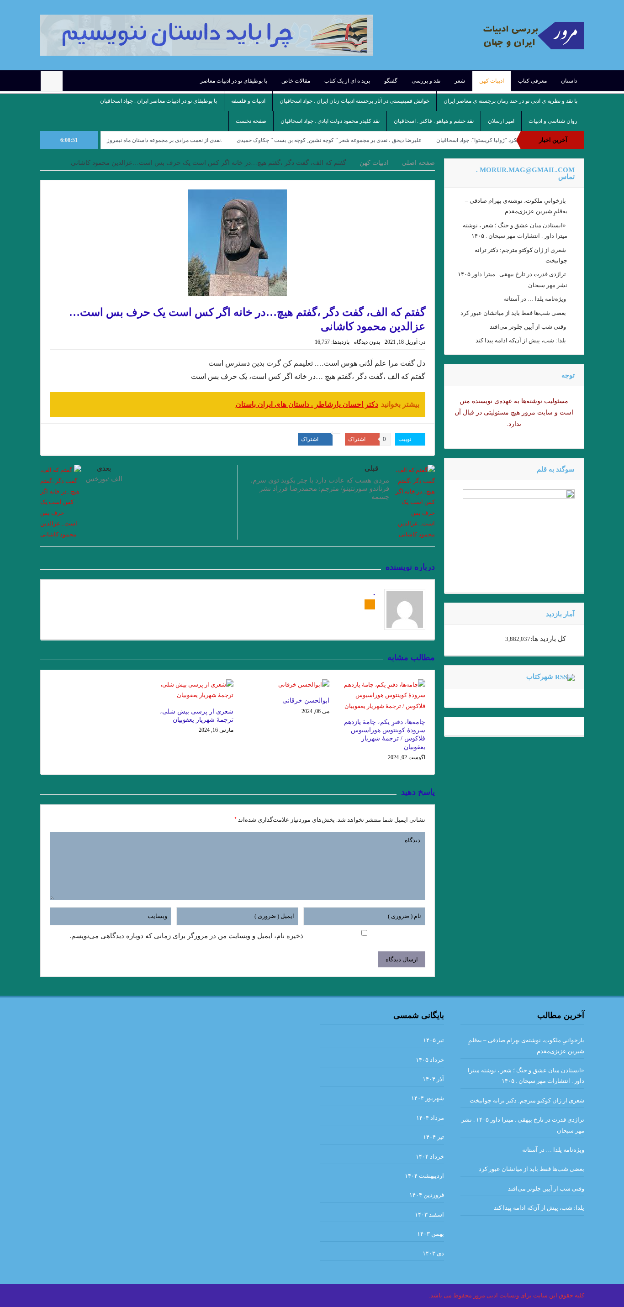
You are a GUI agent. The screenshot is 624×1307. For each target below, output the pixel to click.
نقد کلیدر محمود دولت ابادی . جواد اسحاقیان (330, 121)
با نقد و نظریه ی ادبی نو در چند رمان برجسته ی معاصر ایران (510, 101)
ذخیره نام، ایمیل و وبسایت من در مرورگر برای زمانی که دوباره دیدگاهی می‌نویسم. (186, 936)
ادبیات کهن (491, 81)
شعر (460, 81)
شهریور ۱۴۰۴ (427, 1098)
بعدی (104, 468)
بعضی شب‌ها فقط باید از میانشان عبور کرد (513, 313)
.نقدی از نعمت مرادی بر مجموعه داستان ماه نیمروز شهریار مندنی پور (180, 140)
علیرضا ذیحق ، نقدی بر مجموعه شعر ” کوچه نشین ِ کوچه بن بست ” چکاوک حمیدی (364, 140)
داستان (569, 81)
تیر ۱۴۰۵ (433, 1040)
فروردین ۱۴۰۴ (426, 1195)
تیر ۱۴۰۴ (433, 1137)
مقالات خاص (295, 81)
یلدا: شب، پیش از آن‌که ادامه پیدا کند (521, 340)
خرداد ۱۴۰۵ (430, 1059)
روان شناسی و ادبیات (553, 121)
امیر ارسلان (501, 121)
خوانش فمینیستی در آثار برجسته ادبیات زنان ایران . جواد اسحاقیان (354, 101)
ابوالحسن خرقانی (305, 700)
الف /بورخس (104, 479)
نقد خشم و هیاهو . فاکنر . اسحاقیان (434, 121)
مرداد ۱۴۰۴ (430, 1117)
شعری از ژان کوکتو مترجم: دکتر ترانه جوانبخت (527, 1100)
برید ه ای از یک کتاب (347, 81)
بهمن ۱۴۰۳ (430, 1233)
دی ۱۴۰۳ (433, 1253)
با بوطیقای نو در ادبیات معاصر (233, 81)
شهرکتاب (539, 676)
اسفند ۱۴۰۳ (429, 1214)
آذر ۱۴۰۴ (433, 1079)
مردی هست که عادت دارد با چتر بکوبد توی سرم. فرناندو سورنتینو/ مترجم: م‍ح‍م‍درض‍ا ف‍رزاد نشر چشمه (320, 488)
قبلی (371, 468)
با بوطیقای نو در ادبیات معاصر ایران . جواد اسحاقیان (158, 101)
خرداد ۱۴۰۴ (430, 1156)
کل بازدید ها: (548, 638)
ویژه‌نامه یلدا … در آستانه (535, 298)
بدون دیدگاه (367, 342)
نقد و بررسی (426, 81)
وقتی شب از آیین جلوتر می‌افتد (528, 326)
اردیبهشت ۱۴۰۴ (424, 1175)
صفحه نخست (251, 121)
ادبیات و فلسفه (248, 101)
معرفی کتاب (532, 81)
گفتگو (390, 81)
